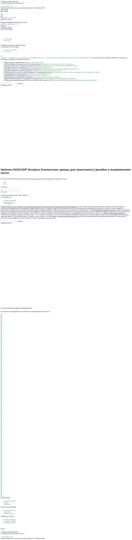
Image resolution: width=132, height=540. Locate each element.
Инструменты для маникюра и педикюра (46, 77)
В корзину (4, 192)
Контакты (7, 51)
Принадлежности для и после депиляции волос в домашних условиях (76, 72)
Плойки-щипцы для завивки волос (40, 67)
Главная (3, 58)
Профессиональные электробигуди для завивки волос (60, 69)
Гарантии (7, 40)
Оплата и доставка (10, 50)
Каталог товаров (9, 519)
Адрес (6, 502)
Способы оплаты (10, 510)
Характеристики (9, 202)
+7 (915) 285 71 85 (7, 6)
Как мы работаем (10, 501)
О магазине (8, 39)
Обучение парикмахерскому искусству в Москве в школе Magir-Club (74, 80)
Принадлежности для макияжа (37, 75)
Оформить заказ (9, 523)
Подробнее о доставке (8, 17)
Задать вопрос (9, 513)
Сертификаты (9, 203)
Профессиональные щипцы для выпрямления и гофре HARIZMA (68, 58)
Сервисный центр (10, 521)
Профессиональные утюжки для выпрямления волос (26, 58)
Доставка (7, 512)
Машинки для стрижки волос (34, 62)
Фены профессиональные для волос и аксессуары (57, 64)
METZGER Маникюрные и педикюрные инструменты (59, 78)
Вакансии (7, 504)
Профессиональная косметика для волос (47, 70)
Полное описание (10, 200)
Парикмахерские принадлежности (40, 74)
